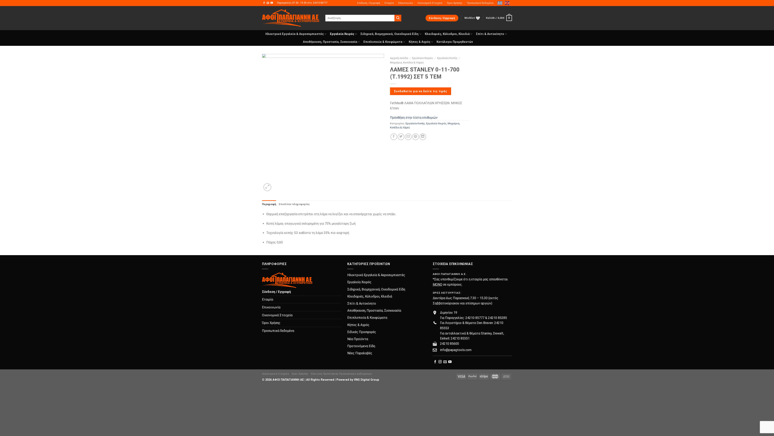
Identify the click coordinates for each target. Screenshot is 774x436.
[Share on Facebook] (393, 136)
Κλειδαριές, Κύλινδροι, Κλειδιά (447, 34)
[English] (507, 2)
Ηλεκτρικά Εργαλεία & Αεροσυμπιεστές (294, 34)
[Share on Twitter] (401, 136)
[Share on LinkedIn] (422, 136)
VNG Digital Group (366, 380)
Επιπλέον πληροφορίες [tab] (294, 204)
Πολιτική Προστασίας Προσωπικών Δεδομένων (341, 373)
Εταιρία (389, 2)
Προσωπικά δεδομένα (480, 2)
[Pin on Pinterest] (415, 136)
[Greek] (500, 2)
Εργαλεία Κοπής (447, 58)
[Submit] (397, 18)
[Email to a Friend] (408, 136)
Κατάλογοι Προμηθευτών (455, 42)
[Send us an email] (268, 3)
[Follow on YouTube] (271, 3)
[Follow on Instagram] (440, 362)
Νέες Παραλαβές (359, 353)
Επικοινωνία (405, 2)
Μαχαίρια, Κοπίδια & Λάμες (407, 62)
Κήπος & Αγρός (419, 42)
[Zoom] (267, 187)
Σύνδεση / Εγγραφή (368, 2)
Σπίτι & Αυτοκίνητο (490, 34)
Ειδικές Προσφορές (361, 332)
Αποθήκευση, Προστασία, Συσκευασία (330, 42)
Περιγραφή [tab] (269, 204)
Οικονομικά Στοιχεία (429, 2)
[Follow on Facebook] (264, 3)
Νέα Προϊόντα (357, 339)
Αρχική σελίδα (399, 58)
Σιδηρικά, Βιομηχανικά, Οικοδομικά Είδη (389, 34)
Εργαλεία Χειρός (342, 34)
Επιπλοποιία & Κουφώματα (382, 42)
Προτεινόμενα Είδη (361, 346)
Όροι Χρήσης (454, 2)
